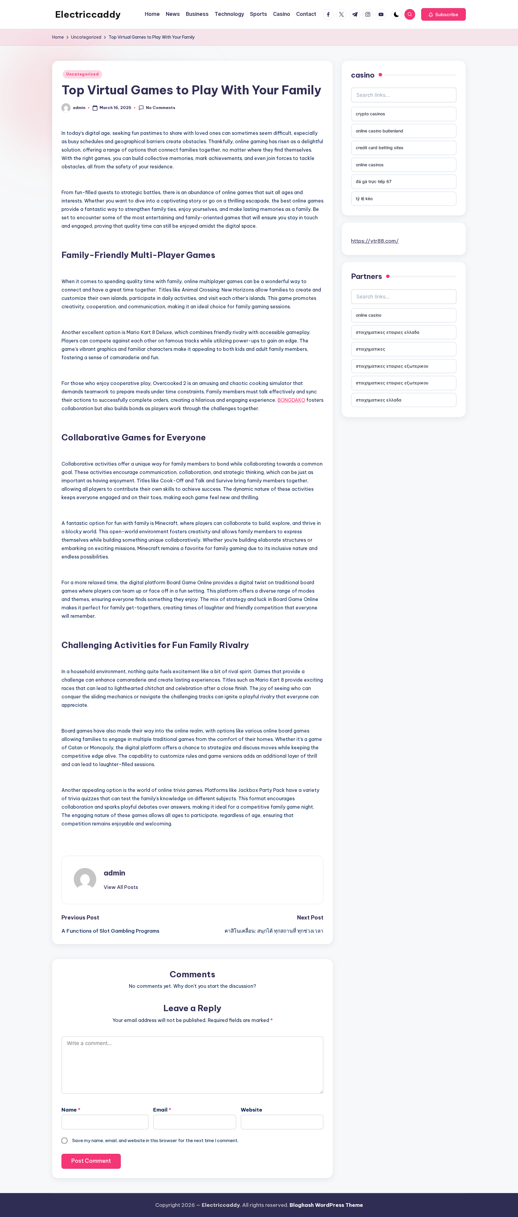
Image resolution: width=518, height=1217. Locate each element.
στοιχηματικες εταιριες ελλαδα (387, 332)
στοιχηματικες (370, 348)
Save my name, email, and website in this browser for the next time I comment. (155, 1140)
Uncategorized (82, 74)
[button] (443, 14)
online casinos (370, 164)
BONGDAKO (291, 400)
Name (70, 1109)
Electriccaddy (88, 14)
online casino (368, 315)
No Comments (160, 107)
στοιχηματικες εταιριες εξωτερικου (392, 366)
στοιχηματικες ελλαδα (378, 399)
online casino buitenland (379, 130)
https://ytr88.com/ (375, 241)
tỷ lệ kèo (364, 198)
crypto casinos (370, 113)
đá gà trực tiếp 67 (373, 181)
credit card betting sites (379, 147)
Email (162, 1109)
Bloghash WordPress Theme (326, 1205)
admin (114, 872)
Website (251, 1109)
